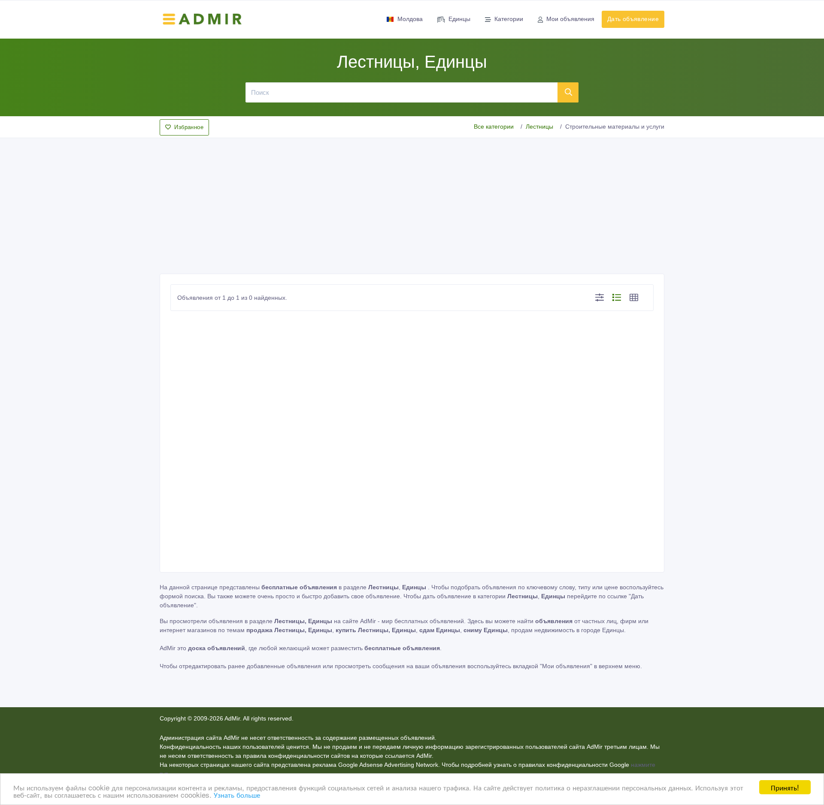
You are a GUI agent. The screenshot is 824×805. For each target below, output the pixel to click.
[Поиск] (568, 92)
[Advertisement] (412, 203)
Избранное (188, 127)
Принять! (785, 787)
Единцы (459, 18)
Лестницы (539, 126)
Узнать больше (237, 794)
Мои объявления (570, 18)
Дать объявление (633, 18)
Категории (508, 18)
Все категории (494, 126)
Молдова (410, 18)
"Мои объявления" (566, 666)
